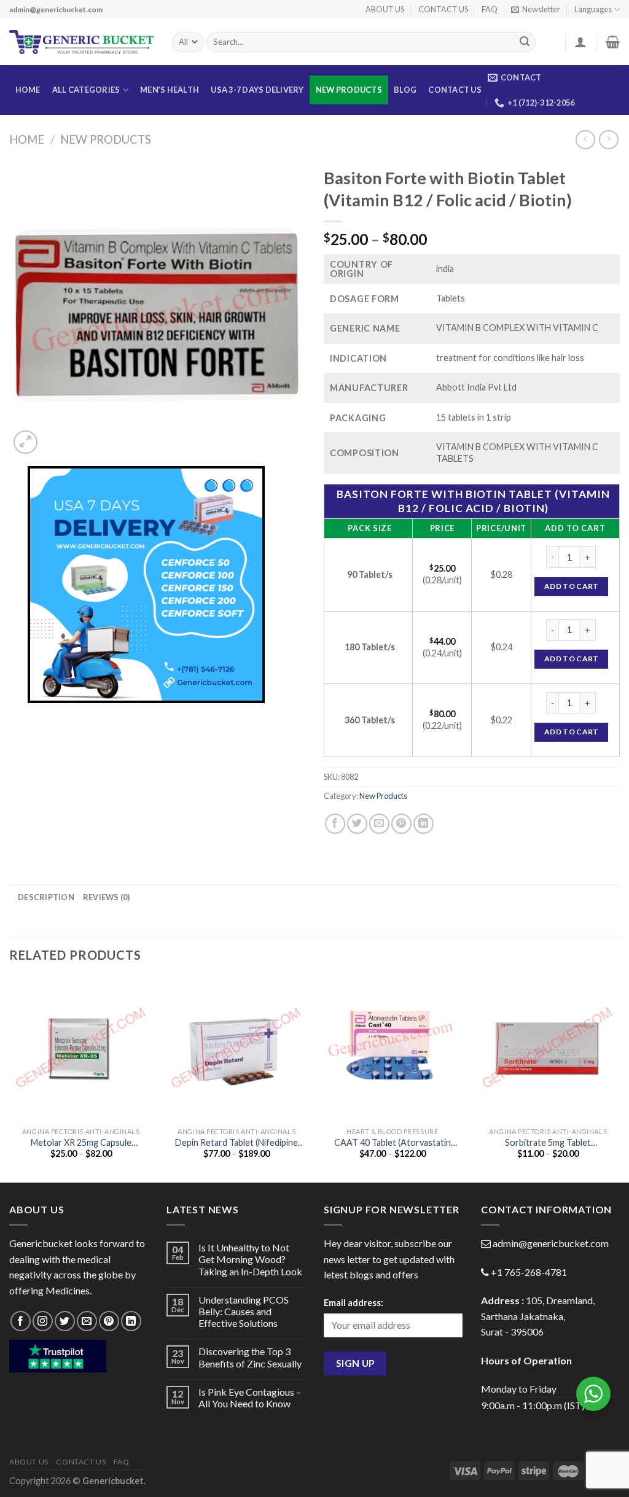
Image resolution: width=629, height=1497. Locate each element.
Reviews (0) (106, 897)
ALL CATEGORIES (86, 90)
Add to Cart (571, 586)
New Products (349, 90)
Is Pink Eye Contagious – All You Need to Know (249, 1397)
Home (26, 139)
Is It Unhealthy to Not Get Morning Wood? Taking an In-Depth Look (250, 1259)
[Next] (619, 1078)
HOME (28, 90)
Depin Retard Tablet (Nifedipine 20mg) (236, 1143)
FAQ (490, 9)
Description (46, 897)
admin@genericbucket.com (551, 1243)
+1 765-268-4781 (529, 1272)
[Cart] (613, 41)
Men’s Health (169, 90)
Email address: (353, 1302)
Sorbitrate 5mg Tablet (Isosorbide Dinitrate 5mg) (548, 1143)
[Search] (524, 42)
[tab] (46, 897)
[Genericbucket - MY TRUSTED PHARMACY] (81, 42)
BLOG (405, 90)
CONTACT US (443, 9)
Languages (593, 9)
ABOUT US (384, 9)
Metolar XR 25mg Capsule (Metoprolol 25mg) (81, 1143)
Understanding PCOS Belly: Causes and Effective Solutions (243, 1311)
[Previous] (10, 1078)
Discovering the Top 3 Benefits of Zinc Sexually (250, 1357)
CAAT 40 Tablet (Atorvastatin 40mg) (392, 1143)
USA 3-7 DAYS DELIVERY (257, 90)
